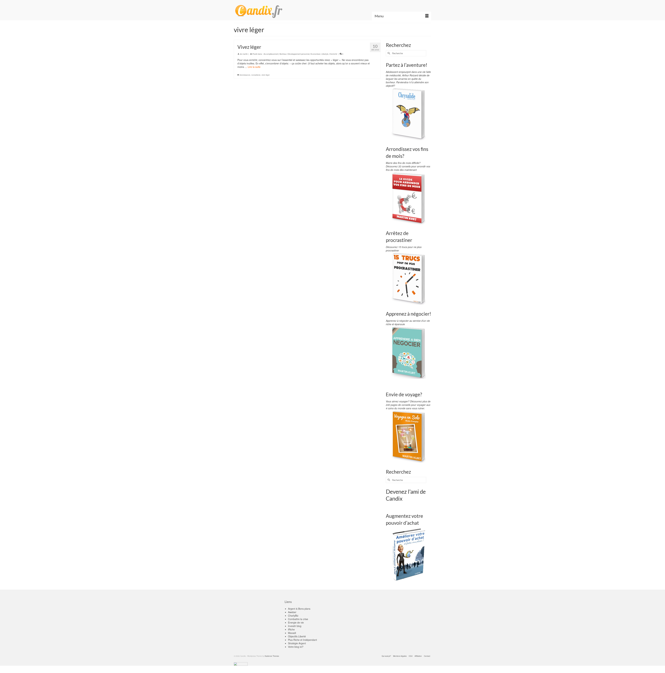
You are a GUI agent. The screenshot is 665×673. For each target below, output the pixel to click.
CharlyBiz (293, 615)
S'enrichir (333, 53)
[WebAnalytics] (241, 663)
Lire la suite (254, 67)
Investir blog (294, 626)
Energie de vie (296, 622)
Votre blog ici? (295, 646)
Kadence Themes (272, 656)
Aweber (292, 612)
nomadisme (255, 75)
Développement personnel (298, 53)
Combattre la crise (298, 619)
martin (245, 53)
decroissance (245, 75)
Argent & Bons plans (299, 608)
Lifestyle (324, 53)
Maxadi (292, 633)
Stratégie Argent (297, 643)
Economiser (315, 53)
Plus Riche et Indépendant (302, 640)
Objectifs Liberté (297, 636)
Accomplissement (271, 53)
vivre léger (265, 75)
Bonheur (283, 53)
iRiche (291, 629)
